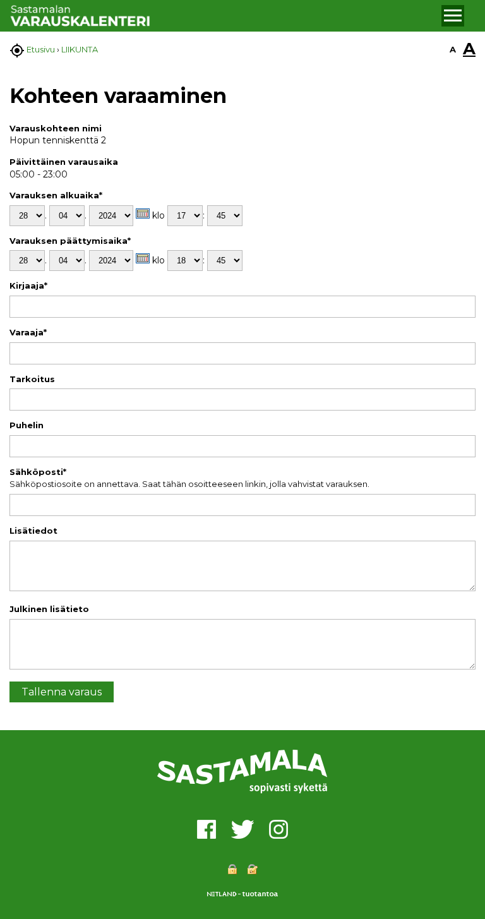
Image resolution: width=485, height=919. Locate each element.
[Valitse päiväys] (143, 213)
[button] (452, 16)
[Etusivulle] (223, 16)
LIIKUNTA (79, 49)
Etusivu (41, 49)
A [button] (453, 49)
